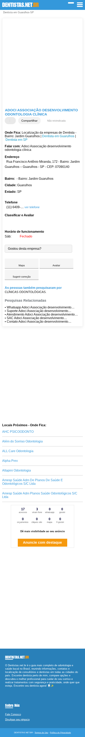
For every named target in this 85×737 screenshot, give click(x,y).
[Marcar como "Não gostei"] (13, 120)
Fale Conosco (13, 714)
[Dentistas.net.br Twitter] (8, 689)
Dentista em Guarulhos (58, 136)
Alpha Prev (10, 460)
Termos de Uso (41, 732)
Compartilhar (29, 120)
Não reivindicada (56, 120)
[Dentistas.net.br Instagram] (9, 689)
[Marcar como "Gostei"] (8, 120)
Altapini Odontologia (16, 470)
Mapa (22, 265)
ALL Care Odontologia (17, 451)
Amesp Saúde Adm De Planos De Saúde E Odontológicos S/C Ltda (32, 481)
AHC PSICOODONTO (18, 431)
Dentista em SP (16, 139)
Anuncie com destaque (42, 542)
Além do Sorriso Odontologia (22, 441)
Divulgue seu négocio (17, 719)
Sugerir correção (22, 276)
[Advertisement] (42, 63)
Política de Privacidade (60, 732)
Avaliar (56, 265)
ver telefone (32, 207)
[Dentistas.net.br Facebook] (6, 689)
